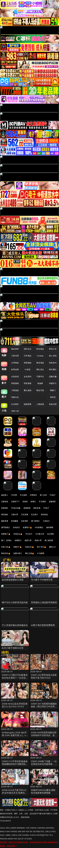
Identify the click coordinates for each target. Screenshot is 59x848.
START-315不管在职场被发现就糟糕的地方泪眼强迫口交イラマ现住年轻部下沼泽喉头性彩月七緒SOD (15, 765)
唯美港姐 (40, 362)
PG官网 (14, 495)
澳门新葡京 (35, 521)
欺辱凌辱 (15, 369)
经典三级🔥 (5, 547)
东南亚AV (53, 362)
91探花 (28, 369)
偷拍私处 (44, 514)
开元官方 (29, 534)
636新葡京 (39, 527)
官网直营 (33, 495)
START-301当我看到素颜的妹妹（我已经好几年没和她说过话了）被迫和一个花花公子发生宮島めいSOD (44, 707)
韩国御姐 (27, 362)
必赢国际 (52, 501)
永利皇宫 (16, 527)
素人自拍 (53, 355)
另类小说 (15, 411)
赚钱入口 (52, 547)
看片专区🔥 (41, 547)
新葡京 (33, 501)
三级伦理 (15, 355)
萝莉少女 (53, 349)
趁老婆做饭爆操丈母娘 (13, 579)
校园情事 (27, 404)
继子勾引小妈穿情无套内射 (15, 602)
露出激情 (27, 390)
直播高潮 (27, 508)
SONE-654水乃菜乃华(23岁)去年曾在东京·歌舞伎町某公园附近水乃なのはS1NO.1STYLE (14, 794)
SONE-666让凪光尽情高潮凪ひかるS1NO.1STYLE (14, 705)
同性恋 (53, 397)
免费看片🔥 (27, 527)
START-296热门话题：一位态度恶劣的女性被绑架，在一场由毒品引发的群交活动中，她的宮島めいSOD (44, 765)
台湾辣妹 (15, 362)
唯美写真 (40, 390)
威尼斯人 (4, 495)
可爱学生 (40, 376)
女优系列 (27, 376)
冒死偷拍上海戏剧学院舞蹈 (44, 602)
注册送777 (15, 501)
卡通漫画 (15, 390)
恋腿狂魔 (53, 376)
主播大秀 (14, 514)
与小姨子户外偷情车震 (42, 579)
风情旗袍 (15, 383)
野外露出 (53, 369)
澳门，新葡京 (6, 540)
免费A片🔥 (17, 547)
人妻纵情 (40, 404)
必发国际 (24, 521)
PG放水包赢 (15, 508)
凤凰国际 (4, 508)
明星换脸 (27, 383)
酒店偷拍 (4, 514)
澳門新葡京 (5, 527)
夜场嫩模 (14, 521)
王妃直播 (24, 514)
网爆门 (53, 390)
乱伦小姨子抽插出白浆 (13, 647)
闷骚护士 (53, 383)
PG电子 (53, 495)
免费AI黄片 (17, 553)
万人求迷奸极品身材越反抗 (15, 625)
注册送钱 (4, 501)
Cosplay (40, 355)
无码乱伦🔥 (17, 534)
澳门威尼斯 (49, 540)
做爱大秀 (28, 540)
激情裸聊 (49, 527)
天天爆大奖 (39, 534)
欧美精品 (40, 349)
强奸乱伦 (27, 349)
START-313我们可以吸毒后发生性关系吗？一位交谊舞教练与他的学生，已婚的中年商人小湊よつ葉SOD (15, 679)
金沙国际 (50, 534)
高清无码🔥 (5, 553)
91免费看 (40, 553)
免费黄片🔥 (5, 534)
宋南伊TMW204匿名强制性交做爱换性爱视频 (43, 791)
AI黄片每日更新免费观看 (43, 625)
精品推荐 (15, 349)
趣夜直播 (4, 521)
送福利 (25, 501)
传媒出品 (15, 397)
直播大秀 (38, 540)
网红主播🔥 (29, 553)
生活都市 (15, 404)
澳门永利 (43, 495)
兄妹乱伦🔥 (29, 547)
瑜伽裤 (40, 383)
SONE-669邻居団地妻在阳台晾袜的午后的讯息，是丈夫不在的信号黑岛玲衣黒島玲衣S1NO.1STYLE (44, 736)
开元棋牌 (23, 495)
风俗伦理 (53, 404)
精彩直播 (36, 508)
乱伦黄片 (34, 514)
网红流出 (40, 369)
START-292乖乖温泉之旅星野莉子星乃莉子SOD (44, 676)
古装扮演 (15, 376)
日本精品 (27, 355)
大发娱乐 (46, 521)
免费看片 (18, 540)
